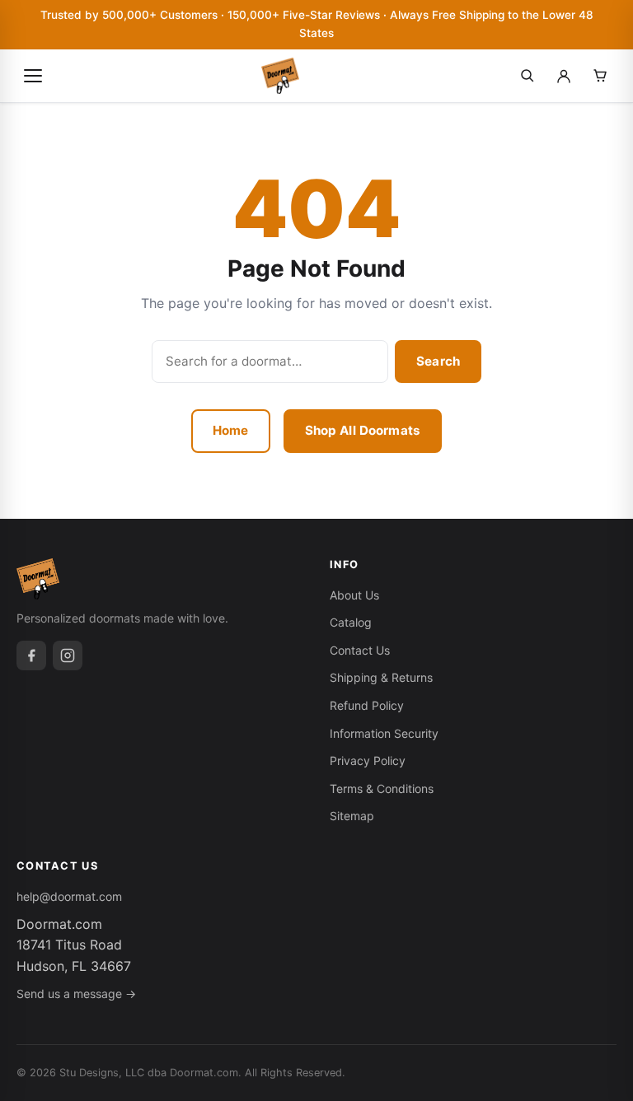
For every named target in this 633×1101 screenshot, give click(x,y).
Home (231, 430)
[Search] (527, 75)
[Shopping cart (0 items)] (600, 75)
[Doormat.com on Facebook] (31, 655)
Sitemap (352, 816)
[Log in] (563, 75)
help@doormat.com (69, 896)
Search (438, 361)
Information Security (384, 733)
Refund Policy (367, 705)
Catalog (351, 622)
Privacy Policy (368, 760)
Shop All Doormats (363, 430)
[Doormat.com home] (280, 76)
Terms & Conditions (382, 788)
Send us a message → (76, 994)
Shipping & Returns (381, 677)
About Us (354, 595)
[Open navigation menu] (32, 75)
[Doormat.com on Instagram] (67, 655)
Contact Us (360, 650)
